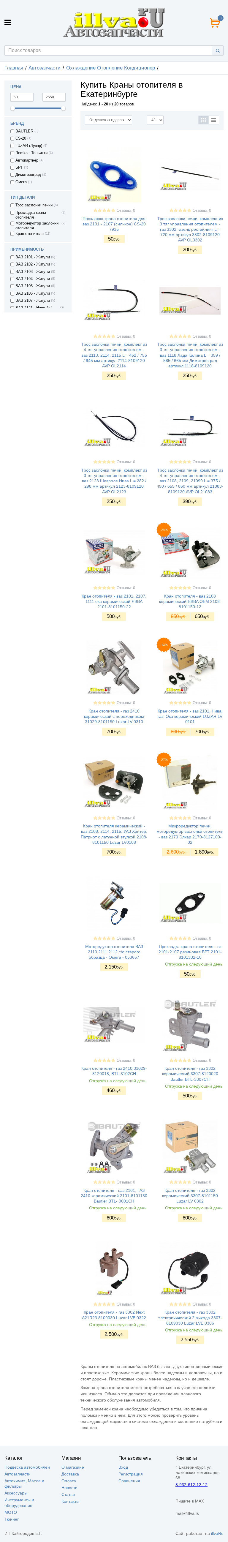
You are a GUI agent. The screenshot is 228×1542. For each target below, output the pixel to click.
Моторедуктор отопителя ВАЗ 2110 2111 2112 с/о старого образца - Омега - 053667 (114, 952)
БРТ (19, 167)
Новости (69, 1487)
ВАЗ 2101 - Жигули (32, 257)
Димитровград (28, 175)
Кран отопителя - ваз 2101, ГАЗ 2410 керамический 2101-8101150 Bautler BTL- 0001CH (114, 1195)
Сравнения (129, 1480)
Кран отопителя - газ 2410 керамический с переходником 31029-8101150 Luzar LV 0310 (114, 716)
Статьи (68, 1494)
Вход (123, 1467)
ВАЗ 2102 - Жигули (32, 264)
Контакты (70, 1501)
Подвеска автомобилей (27, 1467)
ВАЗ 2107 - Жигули (32, 300)
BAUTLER (24, 131)
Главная (13, 68)
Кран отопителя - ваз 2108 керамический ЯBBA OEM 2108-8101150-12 (190, 601)
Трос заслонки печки (34, 205)
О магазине (72, 1467)
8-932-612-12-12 (191, 1484)
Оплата (68, 1480)
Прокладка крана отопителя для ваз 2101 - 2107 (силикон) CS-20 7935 (114, 224)
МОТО (10, 1512)
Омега (21, 182)
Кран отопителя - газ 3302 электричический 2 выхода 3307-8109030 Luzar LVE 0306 (190, 1317)
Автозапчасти (44, 68)
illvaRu (217, 1533)
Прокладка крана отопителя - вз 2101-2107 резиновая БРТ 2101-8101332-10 (190, 952)
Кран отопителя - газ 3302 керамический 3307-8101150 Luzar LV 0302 (190, 1195)
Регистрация (130, 1474)
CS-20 (20, 138)
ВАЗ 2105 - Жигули (32, 286)
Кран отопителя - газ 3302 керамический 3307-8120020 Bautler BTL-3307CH (190, 1073)
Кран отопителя (29, 234)
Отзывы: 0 (126, 210)
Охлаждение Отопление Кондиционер (110, 68)
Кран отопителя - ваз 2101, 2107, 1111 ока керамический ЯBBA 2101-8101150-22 (114, 601)
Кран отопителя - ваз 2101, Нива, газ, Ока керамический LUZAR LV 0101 (190, 716)
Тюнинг (11, 1519)
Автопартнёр (26, 160)
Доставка (70, 1474)
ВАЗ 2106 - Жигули (32, 293)
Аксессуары (15, 1493)
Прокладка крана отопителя (30, 215)
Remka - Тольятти (31, 153)
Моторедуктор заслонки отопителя (36, 225)
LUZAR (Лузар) (28, 146)
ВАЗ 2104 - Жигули (32, 279)
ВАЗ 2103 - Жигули (32, 272)
